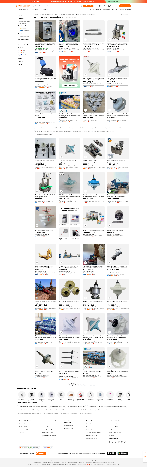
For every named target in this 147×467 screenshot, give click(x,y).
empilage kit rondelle (69, 409)
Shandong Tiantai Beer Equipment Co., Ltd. (45, 201)
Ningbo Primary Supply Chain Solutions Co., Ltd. (118, 120)
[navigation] (24, 199)
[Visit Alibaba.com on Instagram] (119, 442)
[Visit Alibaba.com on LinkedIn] (112, 442)
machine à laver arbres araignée (65, 127)
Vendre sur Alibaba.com (114, 424)
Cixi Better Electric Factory (41, 235)
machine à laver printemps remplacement (51, 409)
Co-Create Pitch (23, 426)
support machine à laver (86, 413)
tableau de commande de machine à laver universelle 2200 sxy (33, 406)
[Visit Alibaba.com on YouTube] (122, 442)
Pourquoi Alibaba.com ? (24, 424)
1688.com (57, 460)
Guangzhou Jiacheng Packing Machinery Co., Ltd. (118, 167)
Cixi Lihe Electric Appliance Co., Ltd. (67, 201)
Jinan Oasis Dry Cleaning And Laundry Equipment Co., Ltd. (45, 51)
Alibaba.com (102, 453)
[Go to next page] (94, 384)
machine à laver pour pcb (25, 409)
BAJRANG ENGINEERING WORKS (115, 235)
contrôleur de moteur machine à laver (82, 131)
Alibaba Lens (26, 453)
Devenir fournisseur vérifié (115, 432)
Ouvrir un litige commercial (92, 429)
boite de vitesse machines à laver (70, 413)
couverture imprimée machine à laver (86, 409)
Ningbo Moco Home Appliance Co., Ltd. (68, 167)
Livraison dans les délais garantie (49, 429)
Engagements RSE (23, 429)
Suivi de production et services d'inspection (48, 436)
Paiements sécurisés (46, 424)
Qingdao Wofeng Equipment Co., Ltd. (92, 272)
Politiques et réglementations (48, 439)
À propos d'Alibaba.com (25, 420)
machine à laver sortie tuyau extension (45, 127)
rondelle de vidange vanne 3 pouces (84, 127)
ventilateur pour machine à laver (97, 406)
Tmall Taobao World (66, 460)
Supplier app (67, 453)
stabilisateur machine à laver (52, 413)
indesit (36, 409)
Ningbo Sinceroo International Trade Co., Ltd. (45, 167)
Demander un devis (68, 428)
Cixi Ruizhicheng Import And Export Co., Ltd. (93, 201)
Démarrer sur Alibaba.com (115, 426)
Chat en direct (89, 426)
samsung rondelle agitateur (116, 127)
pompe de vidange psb (101, 127)
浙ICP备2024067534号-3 (113, 464)
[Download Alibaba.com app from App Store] (111, 453)
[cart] (105, 6)
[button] (82, 6)
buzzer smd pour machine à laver (58, 406)
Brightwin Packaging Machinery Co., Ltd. (92, 235)
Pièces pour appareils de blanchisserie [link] (85, 14)
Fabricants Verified (68, 425)
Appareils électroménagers (46, 14)
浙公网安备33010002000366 (98, 464)
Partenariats (111, 435)
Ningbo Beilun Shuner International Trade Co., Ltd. (94, 49)
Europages (95, 460)
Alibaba (36, 14)
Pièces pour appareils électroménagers (64, 14)
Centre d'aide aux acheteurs (93, 424)
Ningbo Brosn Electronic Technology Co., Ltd (69, 308)
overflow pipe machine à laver (43, 131)
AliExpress (51, 460)
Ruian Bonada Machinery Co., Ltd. (67, 272)
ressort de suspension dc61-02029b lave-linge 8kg (30, 413)
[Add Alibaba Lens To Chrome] (41, 453)
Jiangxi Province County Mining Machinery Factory (118, 201)
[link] (145, 452)
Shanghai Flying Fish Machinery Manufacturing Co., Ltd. (69, 49)
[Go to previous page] (69, 384)
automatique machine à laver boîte (77, 406)
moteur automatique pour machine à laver (117, 406)
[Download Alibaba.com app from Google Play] (123, 453)
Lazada (73, 460)
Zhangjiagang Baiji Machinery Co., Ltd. (68, 120)
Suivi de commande (113, 429)
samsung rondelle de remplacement (62, 131)
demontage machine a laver (105, 409)
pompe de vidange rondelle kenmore (44, 134)
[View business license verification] (87, 464)
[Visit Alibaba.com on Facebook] (109, 442)
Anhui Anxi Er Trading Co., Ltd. (90, 120)
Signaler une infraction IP (92, 435)
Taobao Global (79, 460)
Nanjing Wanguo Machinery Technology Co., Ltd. (94, 167)
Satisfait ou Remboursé (47, 426)
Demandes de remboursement (93, 432)
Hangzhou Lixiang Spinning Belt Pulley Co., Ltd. (118, 85)
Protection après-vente (47, 432)
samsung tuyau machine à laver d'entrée (104, 131)
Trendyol (90, 460)
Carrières (21, 432)
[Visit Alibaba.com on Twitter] (116, 442)
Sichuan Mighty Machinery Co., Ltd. (115, 274)
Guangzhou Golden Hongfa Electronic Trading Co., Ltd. (94, 85)
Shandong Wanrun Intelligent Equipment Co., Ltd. (45, 308)
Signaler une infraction (91, 438)
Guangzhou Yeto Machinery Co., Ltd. (115, 49)
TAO (85, 460)
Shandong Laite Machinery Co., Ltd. (43, 86)
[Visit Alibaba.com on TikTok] (125, 442)
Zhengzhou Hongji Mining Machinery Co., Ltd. (45, 272)
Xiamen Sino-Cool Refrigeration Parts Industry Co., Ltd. (45, 122)
